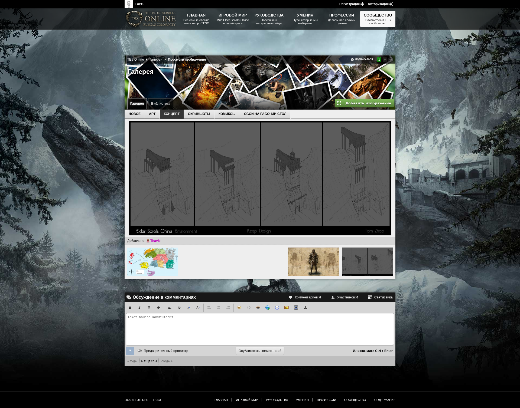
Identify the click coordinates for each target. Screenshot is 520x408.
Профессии (326, 400)
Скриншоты (199, 114)
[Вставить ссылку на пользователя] (305, 308)
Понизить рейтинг (390, 59)
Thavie (155, 241)
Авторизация (378, 4)
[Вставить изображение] (286, 308)
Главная (221, 400)
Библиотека (160, 104)
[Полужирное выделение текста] (130, 308)
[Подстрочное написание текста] (169, 308)
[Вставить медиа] (296, 308)
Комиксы (227, 114)
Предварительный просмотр (166, 351)
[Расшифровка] (277, 308)
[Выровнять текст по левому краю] (209, 308)
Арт (152, 114)
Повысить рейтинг (385, 59)
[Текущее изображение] (367, 262)
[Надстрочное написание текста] (179, 308)
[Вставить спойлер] (258, 308)
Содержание (384, 400)
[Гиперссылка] (268, 308)
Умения (302, 400)
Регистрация (349, 4)
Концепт (172, 114)
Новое (135, 114)
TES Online (135, 59)
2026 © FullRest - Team (143, 400)
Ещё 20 (149, 361)
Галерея (137, 104)
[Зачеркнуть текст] (158, 308)
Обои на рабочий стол (265, 114)
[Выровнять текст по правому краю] (228, 308)
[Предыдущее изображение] (152, 262)
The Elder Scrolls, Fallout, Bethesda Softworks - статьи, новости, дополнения (152, 19)
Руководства (277, 400)
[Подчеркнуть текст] (149, 308)
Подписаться (364, 59)
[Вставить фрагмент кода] (249, 308)
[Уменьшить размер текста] (188, 308)
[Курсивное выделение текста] (139, 308)
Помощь (130, 351)
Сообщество (355, 400)
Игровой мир (247, 400)
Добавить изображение (368, 103)
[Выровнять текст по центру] (218, 308)
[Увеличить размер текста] (198, 308)
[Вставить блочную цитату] (239, 308)
